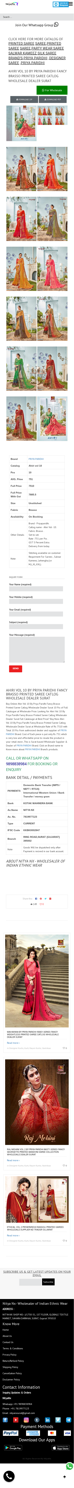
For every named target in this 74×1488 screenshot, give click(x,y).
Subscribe (48, 1281)
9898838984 (16, 764)
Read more (12, 1042)
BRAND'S (15, 58)
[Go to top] (65, 1477)
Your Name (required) (20, 584)
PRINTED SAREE (21, 43)
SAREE (40, 43)
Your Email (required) (20, 609)
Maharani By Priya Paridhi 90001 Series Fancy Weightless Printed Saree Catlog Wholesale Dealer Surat (33, 1034)
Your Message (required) (22, 634)
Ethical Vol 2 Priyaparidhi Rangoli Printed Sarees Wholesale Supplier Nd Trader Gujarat (35, 1228)
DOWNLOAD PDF (53, 99)
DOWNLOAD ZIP (25, 99)
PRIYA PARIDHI (35, 58)
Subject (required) (18, 622)
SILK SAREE (47, 53)
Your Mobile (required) (21, 597)
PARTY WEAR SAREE (47, 48)
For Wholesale (53, 90)
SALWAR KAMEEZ (22, 53)
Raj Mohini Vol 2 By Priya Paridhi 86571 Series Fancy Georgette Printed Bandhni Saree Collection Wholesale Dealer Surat (36, 1152)
